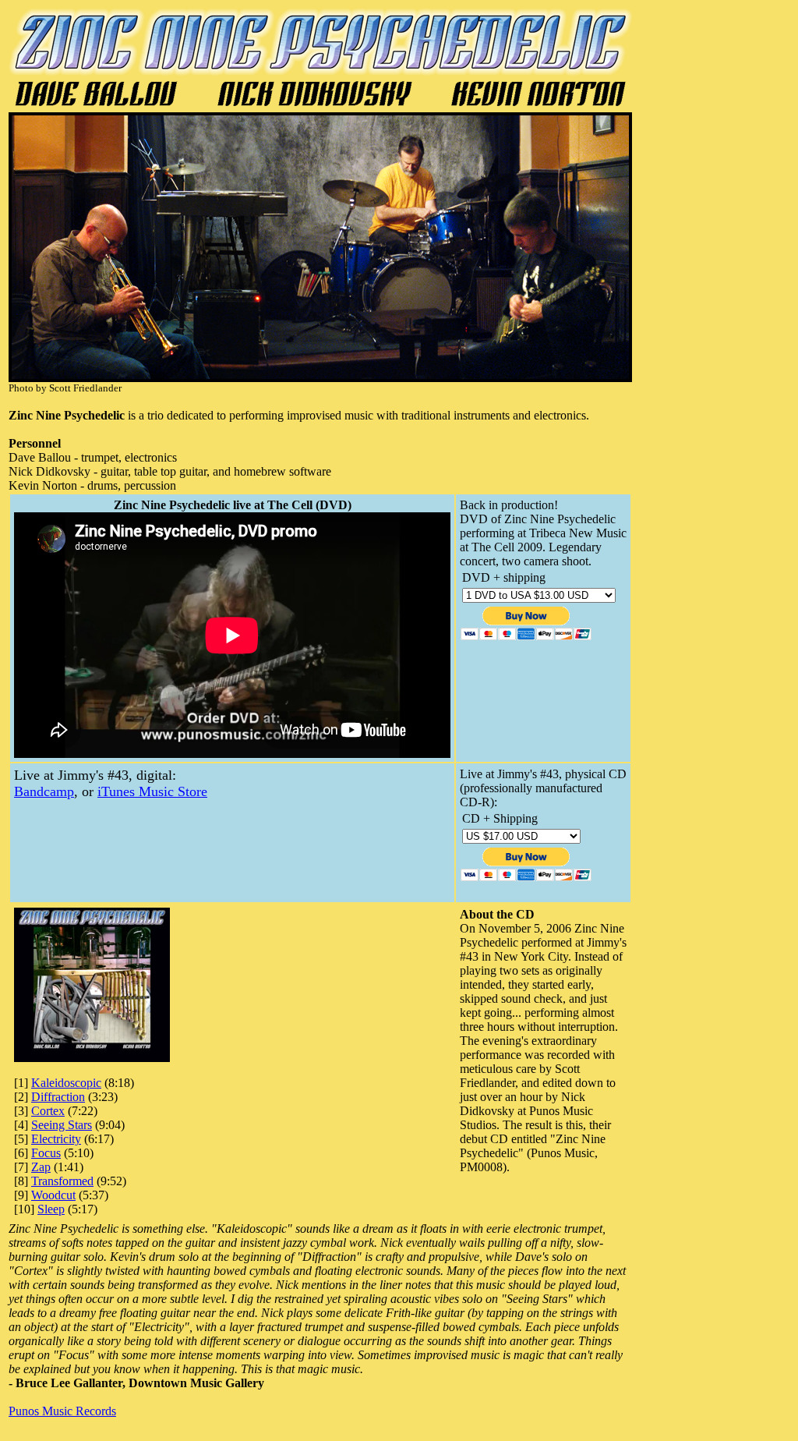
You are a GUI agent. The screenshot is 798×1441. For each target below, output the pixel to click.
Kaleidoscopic (66, 1082)
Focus (46, 1153)
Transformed (62, 1181)
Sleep (51, 1209)
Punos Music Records (62, 1411)
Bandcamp (44, 791)
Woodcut (53, 1195)
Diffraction (58, 1096)
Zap (41, 1167)
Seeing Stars (61, 1124)
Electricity (56, 1138)
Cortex (48, 1110)
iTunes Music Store (152, 791)
